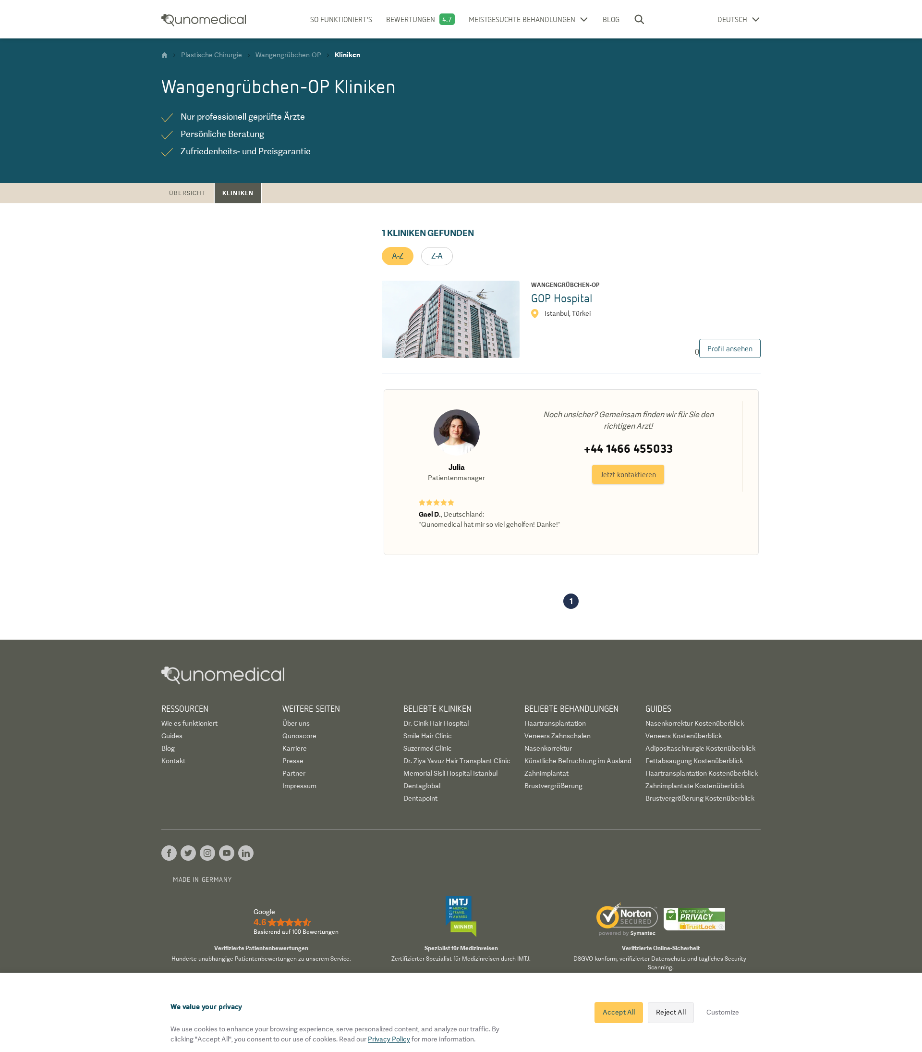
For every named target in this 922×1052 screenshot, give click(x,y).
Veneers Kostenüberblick (683, 736)
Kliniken (238, 193)
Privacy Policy (389, 1039)
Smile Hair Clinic (427, 736)
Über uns (296, 723)
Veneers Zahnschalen (557, 736)
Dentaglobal (421, 786)
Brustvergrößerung (553, 786)
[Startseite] (164, 55)
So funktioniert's (341, 19)
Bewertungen (410, 19)
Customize (722, 1012)
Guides (171, 736)
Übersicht (187, 193)
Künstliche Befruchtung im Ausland (577, 761)
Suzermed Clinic (427, 748)
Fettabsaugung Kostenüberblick (694, 761)
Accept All (619, 1012)
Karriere (294, 748)
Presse (292, 761)
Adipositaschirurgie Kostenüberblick (700, 748)
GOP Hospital (562, 298)
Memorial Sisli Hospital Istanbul (450, 773)
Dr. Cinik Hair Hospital (436, 723)
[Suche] (639, 19)
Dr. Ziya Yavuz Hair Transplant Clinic (456, 761)
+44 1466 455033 (628, 448)
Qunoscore (299, 736)
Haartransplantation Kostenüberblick (701, 773)
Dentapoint (420, 798)
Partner (293, 773)
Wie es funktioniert (189, 723)
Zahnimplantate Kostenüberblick (694, 786)
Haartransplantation (555, 723)
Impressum (299, 786)
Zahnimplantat (546, 773)
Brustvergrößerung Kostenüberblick (699, 798)
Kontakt (173, 761)
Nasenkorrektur (548, 748)
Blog (611, 19)
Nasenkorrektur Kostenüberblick (694, 723)
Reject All (670, 1012)
